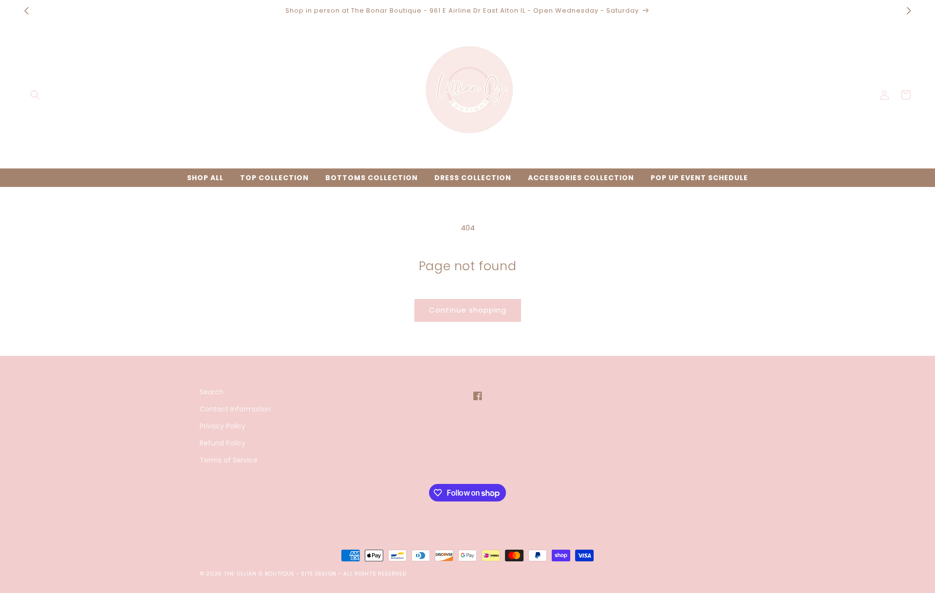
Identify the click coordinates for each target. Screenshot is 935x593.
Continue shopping (467, 310)
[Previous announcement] (26, 10)
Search (212, 392)
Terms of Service (229, 460)
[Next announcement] (908, 10)
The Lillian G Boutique (259, 573)
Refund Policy (222, 443)
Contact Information (235, 409)
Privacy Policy (222, 426)
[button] (35, 95)
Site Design (319, 573)
